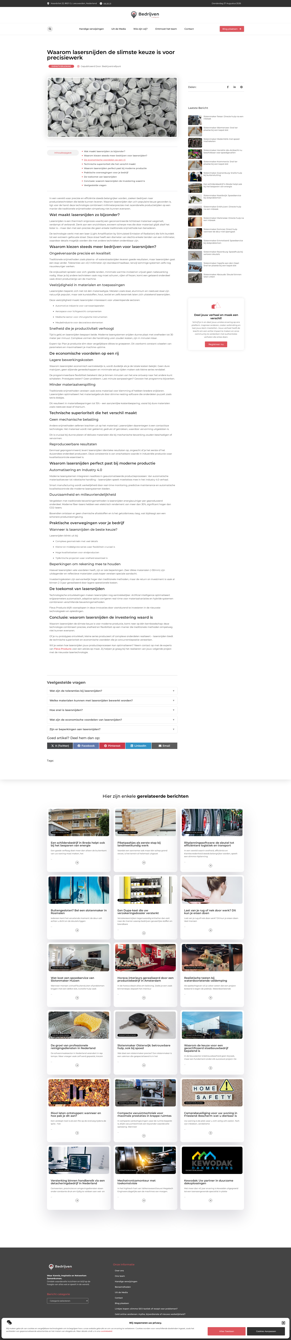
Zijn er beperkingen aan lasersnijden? (112, 729)
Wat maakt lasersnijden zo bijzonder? (104, 151)
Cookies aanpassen (266, 1331)
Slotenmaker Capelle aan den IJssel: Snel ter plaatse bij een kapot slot (221, 264)
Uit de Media (118, 28)
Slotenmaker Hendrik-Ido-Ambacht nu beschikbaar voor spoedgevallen (223, 151)
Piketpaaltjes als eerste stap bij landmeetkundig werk (139, 844)
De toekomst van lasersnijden (100, 176)
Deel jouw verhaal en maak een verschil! (216, 316)
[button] (283, 1322)
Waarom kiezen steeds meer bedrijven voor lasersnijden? (115, 155)
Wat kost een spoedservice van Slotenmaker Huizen (72, 979)
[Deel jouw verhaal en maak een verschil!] (216, 305)
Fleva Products (63, 648)
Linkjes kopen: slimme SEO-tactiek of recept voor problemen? (146, 1308)
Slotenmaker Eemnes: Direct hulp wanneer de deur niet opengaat (220, 230)
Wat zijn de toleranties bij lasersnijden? (112, 690)
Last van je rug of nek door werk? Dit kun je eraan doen (210, 912)
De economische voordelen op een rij (104, 159)
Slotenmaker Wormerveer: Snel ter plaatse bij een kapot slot (221, 128)
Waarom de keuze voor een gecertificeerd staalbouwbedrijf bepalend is (206, 1048)
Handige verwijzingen (91, 28)
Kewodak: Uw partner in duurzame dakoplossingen (208, 1182)
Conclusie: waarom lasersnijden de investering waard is (114, 181)
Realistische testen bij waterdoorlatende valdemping (205, 979)
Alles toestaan (226, 1331)
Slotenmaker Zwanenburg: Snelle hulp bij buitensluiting (223, 174)
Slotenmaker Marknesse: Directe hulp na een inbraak (224, 219)
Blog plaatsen (122, 1303)
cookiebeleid (106, 1331)
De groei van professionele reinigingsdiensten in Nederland (73, 1047)
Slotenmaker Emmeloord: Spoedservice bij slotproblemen (223, 241)
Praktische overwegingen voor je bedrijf (106, 172)
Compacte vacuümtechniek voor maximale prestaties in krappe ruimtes (144, 1114)
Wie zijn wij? (140, 28)
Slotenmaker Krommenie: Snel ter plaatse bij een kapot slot (220, 162)
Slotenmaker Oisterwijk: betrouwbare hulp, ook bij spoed (143, 1047)
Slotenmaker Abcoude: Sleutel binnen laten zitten (222, 275)
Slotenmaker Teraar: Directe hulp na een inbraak (223, 117)
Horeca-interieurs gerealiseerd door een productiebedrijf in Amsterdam (145, 979)
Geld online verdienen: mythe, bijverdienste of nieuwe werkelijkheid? (150, 1314)
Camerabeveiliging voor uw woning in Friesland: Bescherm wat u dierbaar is (210, 1114)
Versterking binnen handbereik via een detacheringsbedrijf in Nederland (78, 1182)
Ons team (120, 1276)
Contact (189, 28)
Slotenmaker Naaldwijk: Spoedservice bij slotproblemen (222, 196)
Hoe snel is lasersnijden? (112, 710)
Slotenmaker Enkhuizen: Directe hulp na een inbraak (222, 207)
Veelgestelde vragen (95, 185)
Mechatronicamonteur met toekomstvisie (136, 1182)
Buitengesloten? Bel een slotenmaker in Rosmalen (79, 912)
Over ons (119, 1270)
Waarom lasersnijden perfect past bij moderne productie (115, 168)
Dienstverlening (61, 66)
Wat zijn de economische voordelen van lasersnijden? (112, 719)
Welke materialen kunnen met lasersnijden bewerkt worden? (112, 700)
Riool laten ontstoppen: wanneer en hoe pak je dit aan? (76, 1114)
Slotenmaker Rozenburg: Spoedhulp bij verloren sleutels (223, 253)
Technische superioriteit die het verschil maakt (110, 164)
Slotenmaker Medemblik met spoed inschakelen (221, 140)
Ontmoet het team (166, 28)
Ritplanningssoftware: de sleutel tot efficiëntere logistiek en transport (209, 844)
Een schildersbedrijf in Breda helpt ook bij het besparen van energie (223, 185)
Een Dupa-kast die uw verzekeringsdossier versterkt (138, 912)
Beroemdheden (123, 1287)
